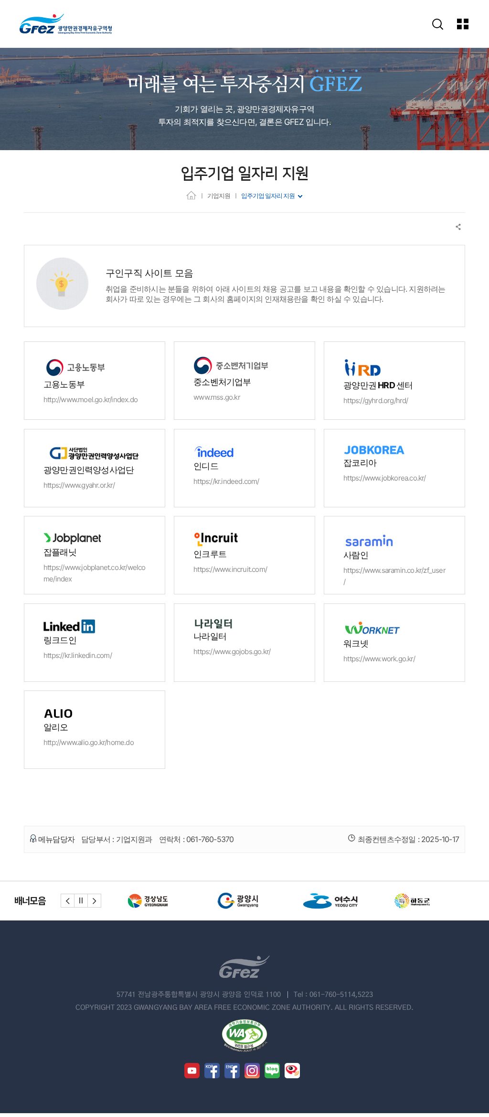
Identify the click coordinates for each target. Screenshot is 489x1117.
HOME (191, 194)
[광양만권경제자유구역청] (65, 24)
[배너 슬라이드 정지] (81, 901)
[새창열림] (135, 900)
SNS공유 (458, 227)
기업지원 (218, 195)
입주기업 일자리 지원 (268, 195)
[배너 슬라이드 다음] (94, 901)
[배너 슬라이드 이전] (67, 901)
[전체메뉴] (469, 24)
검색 (437, 24)
